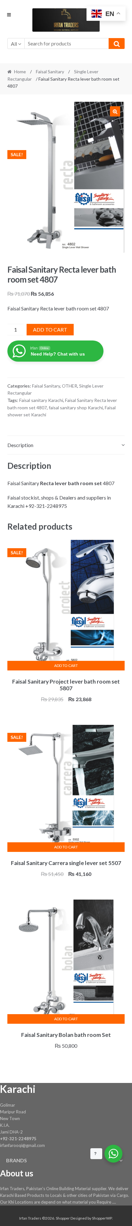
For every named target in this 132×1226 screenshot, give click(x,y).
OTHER (69, 386)
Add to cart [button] (66, 665)
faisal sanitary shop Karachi (76, 407)
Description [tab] (20, 445)
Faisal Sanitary (50, 71)
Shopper (63, 1218)
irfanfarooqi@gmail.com (22, 1145)
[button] (115, 111)
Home (20, 71)
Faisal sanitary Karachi (41, 400)
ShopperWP (102, 1218)
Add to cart (50, 329)
